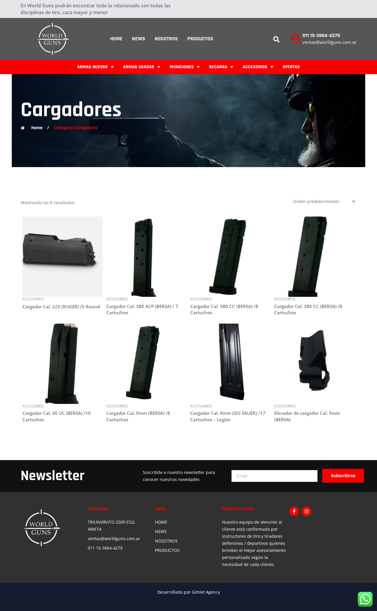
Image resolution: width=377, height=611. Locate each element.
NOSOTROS (166, 38)
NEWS (138, 38)
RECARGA (218, 66)
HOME (116, 38)
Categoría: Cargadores (75, 128)
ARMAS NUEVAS (92, 66)
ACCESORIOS (255, 66)
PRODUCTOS (200, 38)
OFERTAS (291, 66)
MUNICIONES (182, 66)
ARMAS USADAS (138, 66)
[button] (276, 39)
